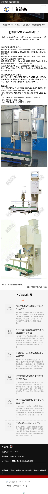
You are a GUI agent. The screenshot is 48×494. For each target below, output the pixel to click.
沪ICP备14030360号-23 (21, 486)
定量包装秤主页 (8, 25)
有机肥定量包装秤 (38, 25)
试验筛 (12, 470)
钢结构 (18, 470)
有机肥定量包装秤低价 (39, 287)
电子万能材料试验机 (28, 470)
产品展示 (18, 25)
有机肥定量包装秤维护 (16, 285)
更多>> (24, 300)
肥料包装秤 (26, 25)
